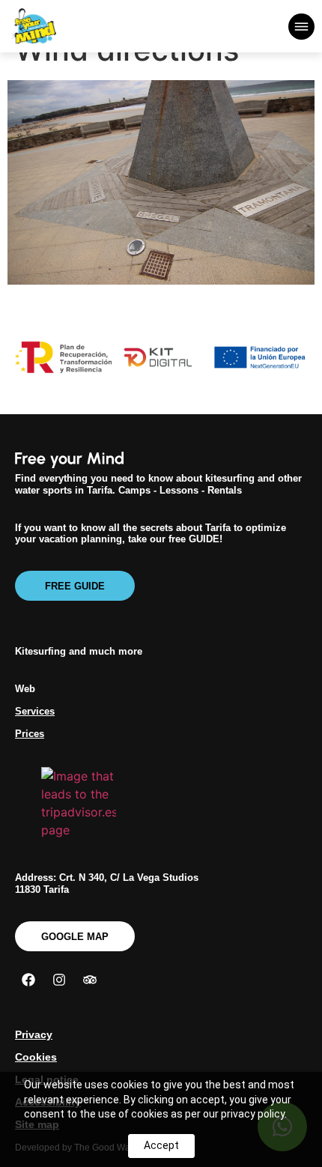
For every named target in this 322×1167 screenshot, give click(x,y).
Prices (29, 733)
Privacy (33, 1034)
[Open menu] (301, 26)
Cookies (36, 1057)
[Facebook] (28, 979)
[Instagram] (59, 979)
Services (35, 711)
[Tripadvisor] (89, 979)
